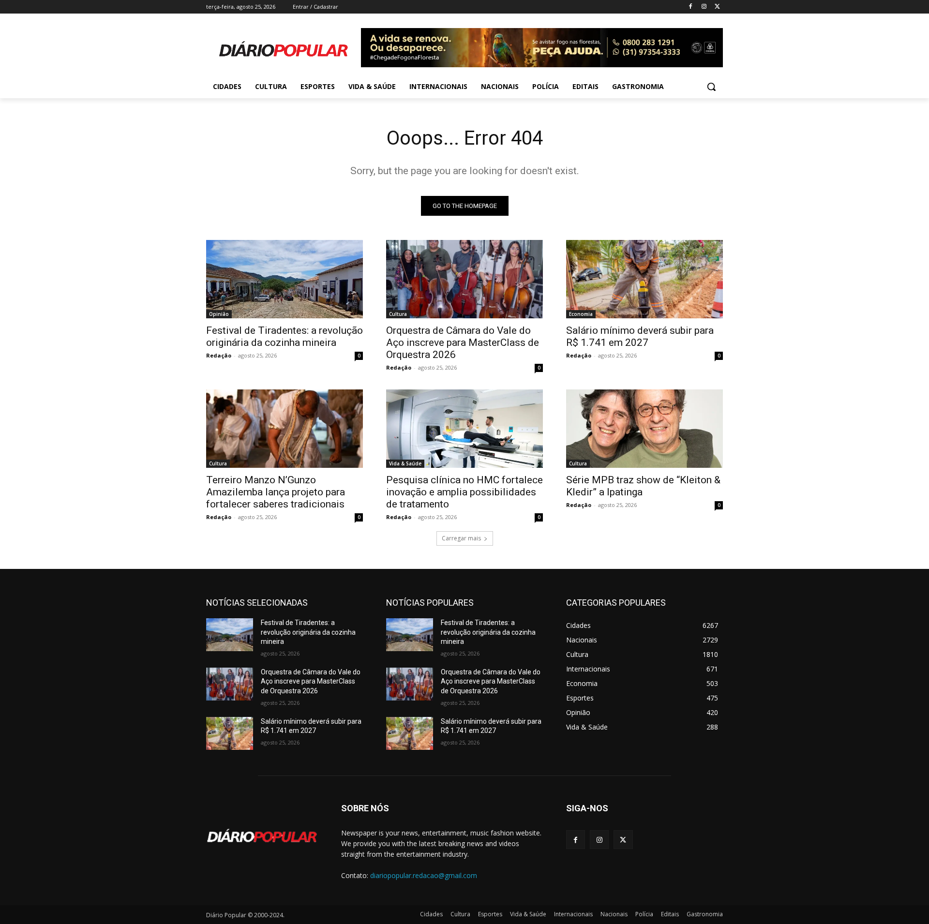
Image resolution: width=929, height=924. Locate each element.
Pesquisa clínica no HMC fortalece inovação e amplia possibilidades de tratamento (464, 492)
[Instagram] (703, 7)
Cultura (398, 314)
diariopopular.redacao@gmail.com (423, 875)
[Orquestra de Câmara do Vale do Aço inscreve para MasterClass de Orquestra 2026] (464, 279)
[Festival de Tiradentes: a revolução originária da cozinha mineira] (284, 279)
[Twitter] (717, 7)
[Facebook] (690, 7)
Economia (581, 314)
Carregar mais (461, 538)
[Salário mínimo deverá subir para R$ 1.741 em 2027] (644, 279)
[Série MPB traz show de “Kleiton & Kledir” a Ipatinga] (644, 428)
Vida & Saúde (405, 463)
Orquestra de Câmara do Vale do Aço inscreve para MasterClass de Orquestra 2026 (462, 342)
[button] (711, 86)
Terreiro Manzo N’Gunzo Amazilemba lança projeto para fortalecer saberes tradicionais (275, 492)
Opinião (219, 314)
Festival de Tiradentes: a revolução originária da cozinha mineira (284, 336)
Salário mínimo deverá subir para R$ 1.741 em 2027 (640, 336)
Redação (218, 355)
